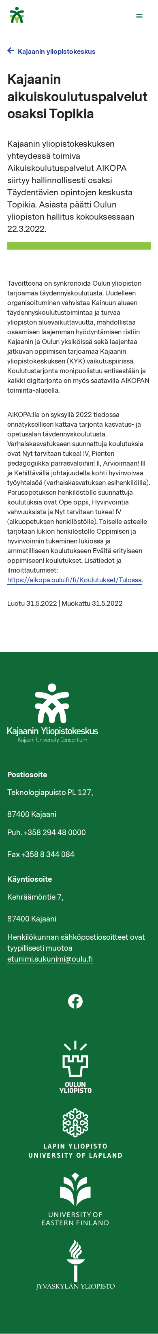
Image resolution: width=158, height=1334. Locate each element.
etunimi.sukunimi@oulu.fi (50, 959)
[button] (139, 16)
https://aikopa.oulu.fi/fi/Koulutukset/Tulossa (74, 580)
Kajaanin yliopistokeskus (57, 51)
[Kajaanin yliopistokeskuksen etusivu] (20, 21)
